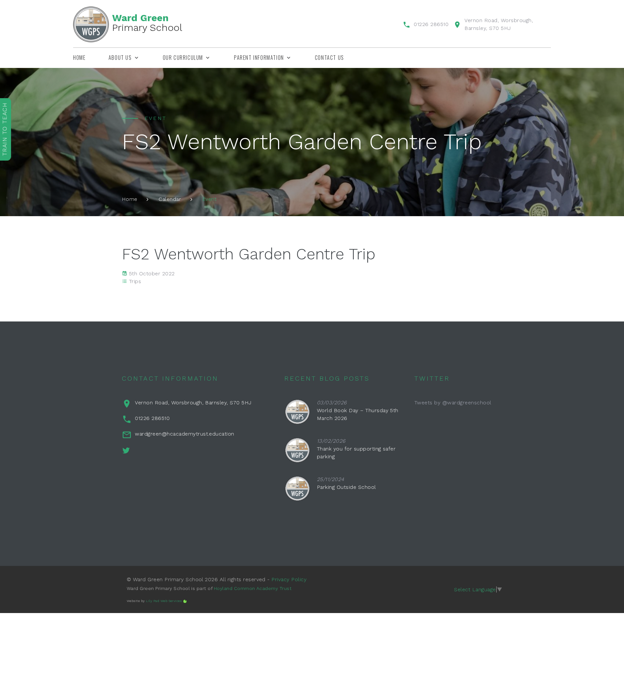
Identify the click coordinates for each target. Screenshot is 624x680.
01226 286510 (431, 24)
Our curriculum (183, 58)
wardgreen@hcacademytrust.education (184, 434)
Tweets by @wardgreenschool (452, 402)
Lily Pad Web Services (164, 601)
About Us (120, 58)
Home (79, 58)
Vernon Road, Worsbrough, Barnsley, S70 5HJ (193, 402)
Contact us (329, 58)
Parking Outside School (346, 487)
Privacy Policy (288, 579)
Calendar (170, 199)
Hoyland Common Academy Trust (253, 588)
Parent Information (259, 58)
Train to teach (4, 129)
